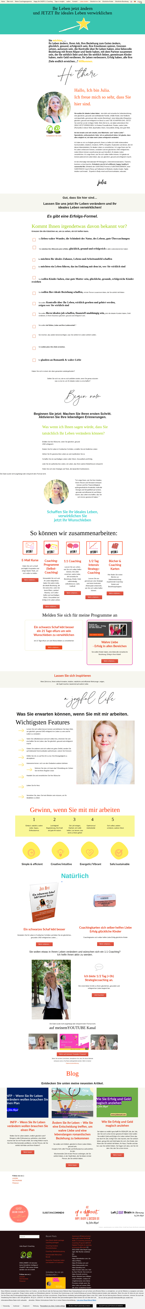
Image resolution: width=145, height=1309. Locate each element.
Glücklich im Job (95, 1)
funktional (16, 1306)
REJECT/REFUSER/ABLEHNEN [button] (79, 1306)
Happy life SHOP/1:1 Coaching (43, 1)
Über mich (10, 1)
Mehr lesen (27, 1152)
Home (3, 1)
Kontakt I (75, 1)
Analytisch (26, 1306)
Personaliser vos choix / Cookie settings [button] (52, 1306)
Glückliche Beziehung (121, 1)
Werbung (36, 1306)
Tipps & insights (60, 1)
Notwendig (6, 1306)
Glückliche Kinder (107, 1)
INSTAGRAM (17, 1180)
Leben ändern (84, 1)
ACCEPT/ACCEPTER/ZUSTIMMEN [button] (111, 1306)
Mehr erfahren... (30, 580)
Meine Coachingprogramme (23, 1)
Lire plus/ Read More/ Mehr (86, 1300)
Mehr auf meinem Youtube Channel (72, 1054)
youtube (15, 1178)
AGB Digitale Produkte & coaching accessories (81, 1245)
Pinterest (15, 1183)
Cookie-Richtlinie (84, 1238)
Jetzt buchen (99, 995)
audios (68, 1)
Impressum (76, 1236)
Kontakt (83, 1247)
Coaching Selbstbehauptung (55, 1251)
